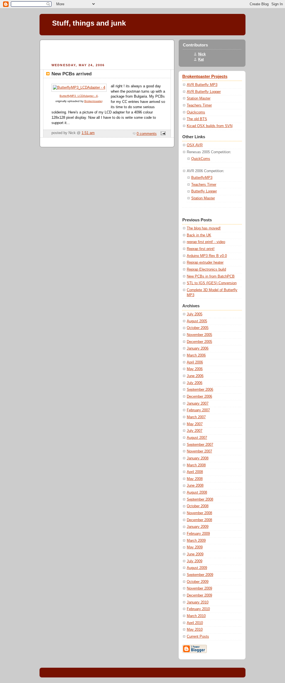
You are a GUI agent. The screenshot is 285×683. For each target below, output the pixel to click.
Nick (202, 54)
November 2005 (199, 335)
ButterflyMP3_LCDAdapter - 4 (79, 95)
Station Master (198, 98)
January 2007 (197, 403)
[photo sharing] (79, 88)
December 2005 (199, 342)
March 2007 (196, 417)
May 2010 (195, 630)
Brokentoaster (93, 101)
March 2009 (196, 541)
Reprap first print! (201, 249)
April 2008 (195, 472)
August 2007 (197, 438)
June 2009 (195, 554)
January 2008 (197, 458)
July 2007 (194, 431)
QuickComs (200, 159)
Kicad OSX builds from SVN (209, 126)
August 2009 (197, 568)
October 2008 (197, 506)
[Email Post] (162, 134)
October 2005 (197, 328)
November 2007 (199, 451)
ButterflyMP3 (201, 178)
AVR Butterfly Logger (204, 92)
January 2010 (197, 602)
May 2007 (195, 424)
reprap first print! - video (206, 242)
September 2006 (200, 390)
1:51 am (88, 133)
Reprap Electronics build (206, 269)
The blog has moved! (204, 228)
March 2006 (196, 355)
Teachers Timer (199, 105)
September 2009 (200, 575)
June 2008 (195, 485)
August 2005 (197, 321)
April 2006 (195, 362)
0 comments (147, 134)
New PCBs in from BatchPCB (211, 276)
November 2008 (199, 513)
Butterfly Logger (204, 191)
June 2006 (195, 376)
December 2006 (199, 397)
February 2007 (198, 410)
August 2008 (197, 492)
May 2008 (195, 479)
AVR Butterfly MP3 (202, 85)
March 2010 (196, 616)
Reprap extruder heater (205, 262)
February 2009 (198, 534)
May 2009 (195, 547)
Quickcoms (196, 112)
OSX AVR (195, 145)
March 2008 (196, 465)
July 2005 (194, 314)
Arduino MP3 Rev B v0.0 (207, 256)
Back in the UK (199, 235)
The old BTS (197, 119)
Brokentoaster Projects (204, 76)
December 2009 (199, 595)
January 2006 (197, 348)
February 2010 (198, 609)
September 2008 (200, 499)
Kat (201, 59)
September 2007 (200, 445)
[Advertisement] (107, 50)
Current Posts (198, 637)
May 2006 (195, 369)
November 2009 (199, 588)
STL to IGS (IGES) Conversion (212, 283)
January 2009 (197, 527)
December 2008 (199, 520)
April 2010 (195, 623)
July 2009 (194, 561)
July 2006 (194, 383)
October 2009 (197, 582)
